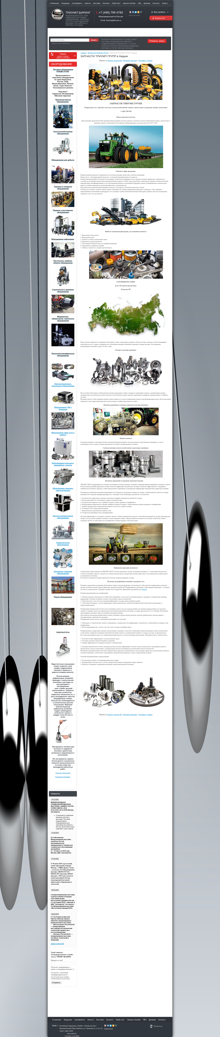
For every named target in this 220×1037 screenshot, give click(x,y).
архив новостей (57, 944)
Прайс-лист (116, 3)
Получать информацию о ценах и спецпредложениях (62, 968)
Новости (88, 3)
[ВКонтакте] (133, 12)
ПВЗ (139, 3)
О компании (54, 3)
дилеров (144, 589)
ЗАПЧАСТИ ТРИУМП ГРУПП (98, 53)
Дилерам (147, 3)
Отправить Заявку (146, 61)
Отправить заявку (156, 41)
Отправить (56, 982)
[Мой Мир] (141, 12)
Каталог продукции (63, 773)
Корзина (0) (160, 18)
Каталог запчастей (114, 61)
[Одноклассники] (138, 12)
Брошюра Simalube (62, 777)
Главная (83, 53)
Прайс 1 (165, 3)
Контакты (156, 3)
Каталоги (106, 3)
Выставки (96, 3)
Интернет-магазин (130, 61)
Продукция (65, 3)
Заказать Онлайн (129, 3)
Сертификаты (77, 3)
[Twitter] (135, 12)
